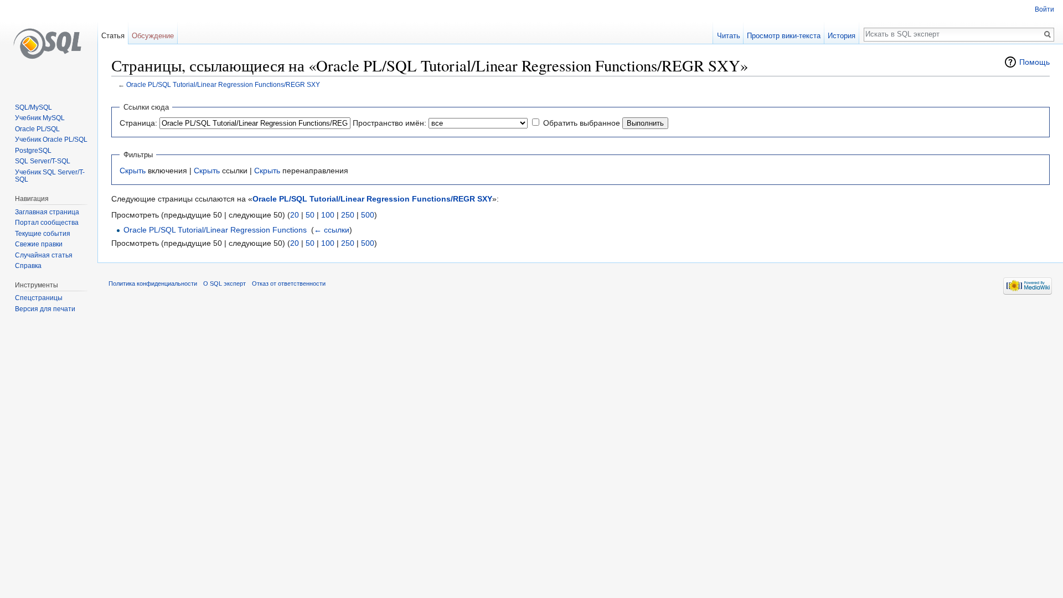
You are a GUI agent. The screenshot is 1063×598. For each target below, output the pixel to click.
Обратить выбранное (581, 122)
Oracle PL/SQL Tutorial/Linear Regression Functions (215, 229)
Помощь (1034, 62)
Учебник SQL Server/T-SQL (50, 176)
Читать (728, 36)
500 (367, 214)
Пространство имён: (389, 122)
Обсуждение (153, 36)
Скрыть (133, 170)
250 (347, 214)
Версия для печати (45, 309)
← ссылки (331, 229)
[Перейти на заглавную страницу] (48, 44)
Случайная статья (44, 255)
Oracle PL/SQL (37, 129)
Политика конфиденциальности (153, 283)
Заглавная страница (47, 212)
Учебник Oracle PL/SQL (51, 139)
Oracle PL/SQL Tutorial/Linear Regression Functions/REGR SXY (223, 84)
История (841, 36)
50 (310, 214)
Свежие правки (39, 244)
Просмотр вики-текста (784, 36)
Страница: (138, 122)
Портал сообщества (47, 222)
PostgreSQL (33, 150)
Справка (28, 266)
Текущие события (42, 234)
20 (294, 214)
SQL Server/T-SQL (42, 161)
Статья (113, 36)
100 (327, 214)
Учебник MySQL (40, 118)
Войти (1044, 9)
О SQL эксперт (224, 283)
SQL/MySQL (33, 107)
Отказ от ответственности (289, 283)
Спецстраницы (39, 298)
